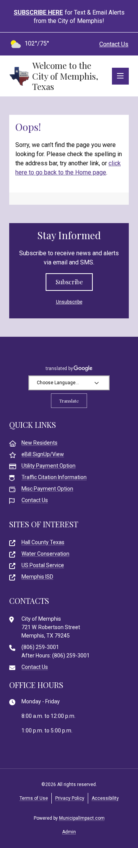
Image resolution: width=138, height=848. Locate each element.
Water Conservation (45, 554)
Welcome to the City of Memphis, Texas (65, 76)
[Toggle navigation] (120, 76)
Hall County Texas (42, 542)
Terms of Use (34, 798)
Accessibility (105, 798)
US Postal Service (42, 565)
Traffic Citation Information (54, 477)
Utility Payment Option (48, 466)
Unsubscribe (69, 302)
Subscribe (69, 282)
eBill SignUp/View (42, 454)
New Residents (39, 443)
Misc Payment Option (47, 489)
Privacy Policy (69, 798)
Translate (69, 401)
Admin (69, 832)
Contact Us (113, 44)
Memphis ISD (37, 577)
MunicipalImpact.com (82, 818)
